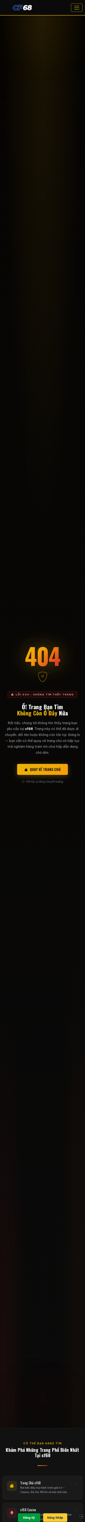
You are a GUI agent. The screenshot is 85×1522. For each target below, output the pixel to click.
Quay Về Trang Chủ (45, 769)
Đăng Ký (29, 1518)
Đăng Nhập (55, 1518)
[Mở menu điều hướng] (77, 8)
